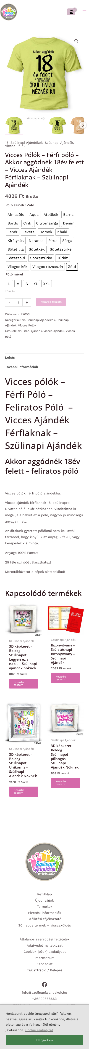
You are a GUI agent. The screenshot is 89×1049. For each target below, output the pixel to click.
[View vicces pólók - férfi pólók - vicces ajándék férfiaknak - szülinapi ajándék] (14, 125)
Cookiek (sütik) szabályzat (45, 952)
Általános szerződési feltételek (44, 939)
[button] (76, 41)
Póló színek (14, 205)
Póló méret (14, 274)
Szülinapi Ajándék (59, 143)
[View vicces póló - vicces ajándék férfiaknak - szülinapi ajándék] (36, 118)
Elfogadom (44, 1040)
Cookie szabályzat (39, 1030)
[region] (44, 1026)
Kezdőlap (44, 894)
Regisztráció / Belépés (44, 970)
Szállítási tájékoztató (44, 919)
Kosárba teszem (51, 301)
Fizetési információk (44, 913)
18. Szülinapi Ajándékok (24, 143)
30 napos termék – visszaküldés (44, 925)
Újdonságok (44, 900)
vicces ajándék (54, 331)
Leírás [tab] (10, 357)
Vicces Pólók (15, 146)
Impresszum (44, 958)
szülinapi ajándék (30, 331)
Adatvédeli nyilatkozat (45, 945)
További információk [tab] (21, 367)
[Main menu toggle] (84, 11)
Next (82, 125)
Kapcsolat (44, 964)
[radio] (16, 214)
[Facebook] (44, 984)
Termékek (44, 907)
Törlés (10, 291)
